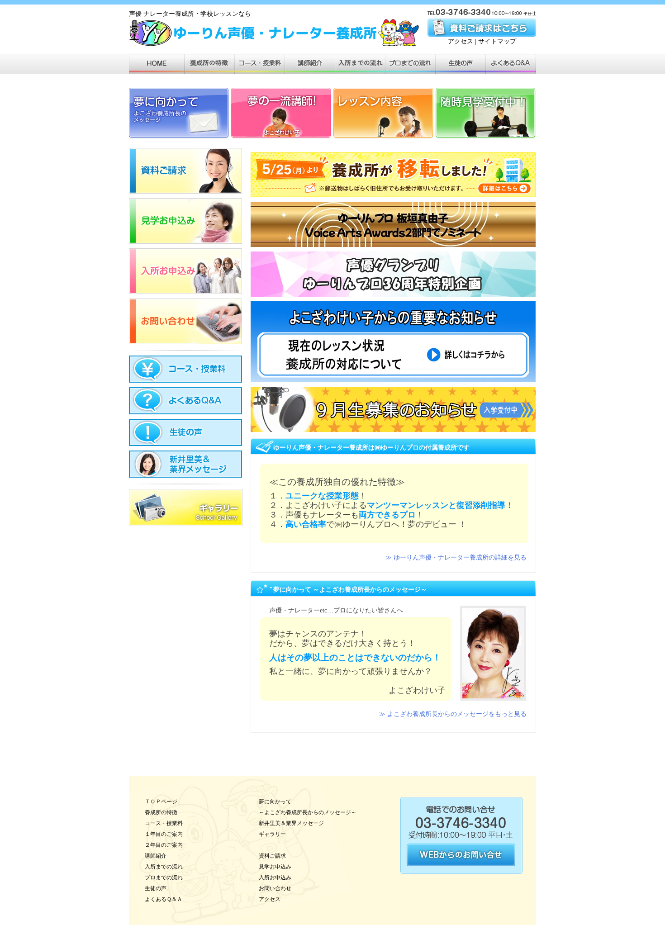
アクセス (460, 41)
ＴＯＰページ (161, 801)
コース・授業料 (164, 823)
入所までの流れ (164, 866)
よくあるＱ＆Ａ (163, 899)
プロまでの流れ (164, 877)
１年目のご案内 (164, 834)
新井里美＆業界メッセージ (291, 823)
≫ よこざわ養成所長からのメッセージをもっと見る (453, 714)
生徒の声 (155, 888)
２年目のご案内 (164, 845)
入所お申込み (275, 877)
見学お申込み (275, 866)
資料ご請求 (272, 856)
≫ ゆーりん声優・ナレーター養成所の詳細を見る (456, 557)
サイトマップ (497, 41)
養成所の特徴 (161, 812)
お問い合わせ (275, 888)
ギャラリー (272, 834)
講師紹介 (155, 856)
